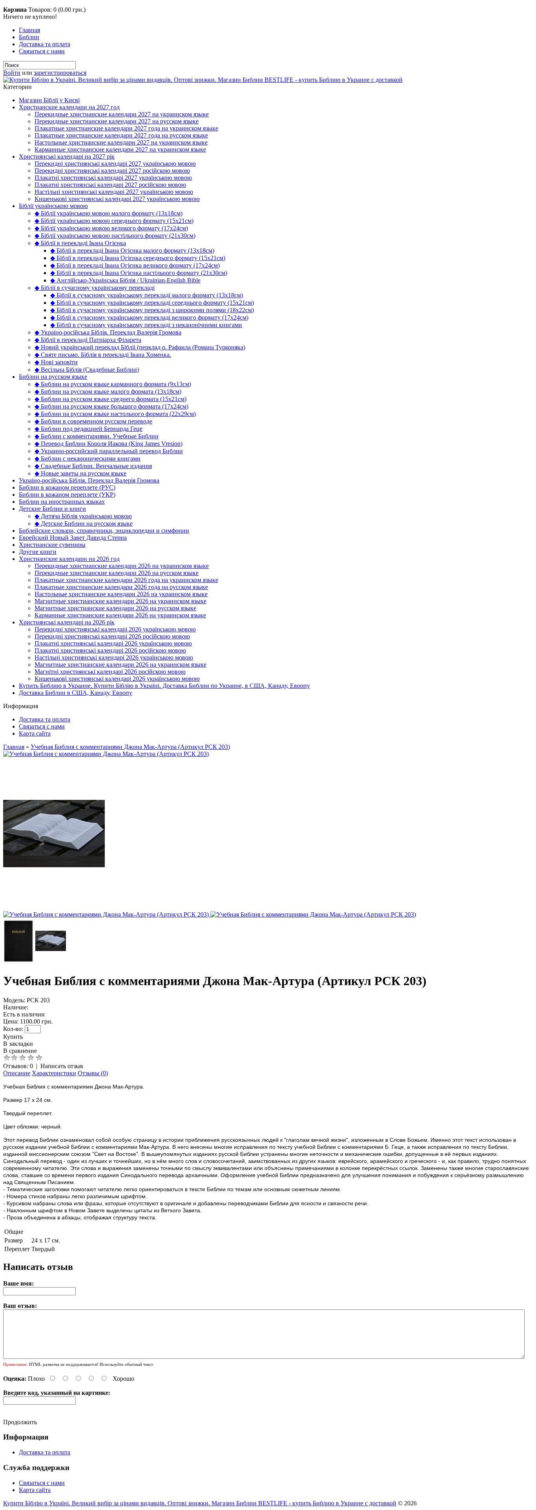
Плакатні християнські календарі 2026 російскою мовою (110, 650)
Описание (16, 1073)
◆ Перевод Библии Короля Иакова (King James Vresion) (108, 443)
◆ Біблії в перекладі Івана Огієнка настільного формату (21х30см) (138, 272)
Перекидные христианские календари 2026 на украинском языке (122, 565)
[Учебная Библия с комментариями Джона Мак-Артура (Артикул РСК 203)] (106, 753)
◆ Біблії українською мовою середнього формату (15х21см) (114, 220)
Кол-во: (13, 1028)
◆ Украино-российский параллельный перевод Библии (109, 451)
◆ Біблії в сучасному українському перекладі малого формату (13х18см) (146, 295)
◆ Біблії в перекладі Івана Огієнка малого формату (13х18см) (132, 250)
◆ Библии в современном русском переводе (93, 421)
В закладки (18, 1043)
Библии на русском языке (53, 376)
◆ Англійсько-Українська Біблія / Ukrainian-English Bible (125, 280)
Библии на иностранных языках (62, 501)
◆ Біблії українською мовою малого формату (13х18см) (108, 213)
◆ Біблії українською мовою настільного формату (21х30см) (115, 235)
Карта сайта (35, 733)
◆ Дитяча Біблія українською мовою (83, 516)
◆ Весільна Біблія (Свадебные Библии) (87, 369)
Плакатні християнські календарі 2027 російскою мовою (110, 184)
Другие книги (38, 551)
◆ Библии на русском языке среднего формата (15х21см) (110, 399)
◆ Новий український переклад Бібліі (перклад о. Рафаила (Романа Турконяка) (140, 347)
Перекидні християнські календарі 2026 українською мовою (115, 629)
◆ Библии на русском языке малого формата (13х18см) (108, 391)
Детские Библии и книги (52, 508)
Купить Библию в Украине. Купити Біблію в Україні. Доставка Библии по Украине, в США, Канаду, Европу (164, 685)
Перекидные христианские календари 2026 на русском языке (117, 573)
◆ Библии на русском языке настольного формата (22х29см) (115, 414)
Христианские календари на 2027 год (69, 107)
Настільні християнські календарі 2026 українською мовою (114, 657)
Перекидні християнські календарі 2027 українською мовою (115, 163)
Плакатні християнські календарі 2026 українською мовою (113, 643)
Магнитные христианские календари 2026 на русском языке (115, 608)
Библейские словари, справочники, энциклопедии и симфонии (104, 530)
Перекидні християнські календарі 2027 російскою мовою (112, 170)
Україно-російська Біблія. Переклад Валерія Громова (89, 480)
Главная (29, 30)
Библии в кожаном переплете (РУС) (67, 487)
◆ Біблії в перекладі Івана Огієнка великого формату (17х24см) (135, 265)
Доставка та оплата (44, 44)
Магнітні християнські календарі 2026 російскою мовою (110, 671)
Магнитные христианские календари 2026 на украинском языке (120, 601)
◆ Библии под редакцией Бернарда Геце (88, 428)
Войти (11, 72)
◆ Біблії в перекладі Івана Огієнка (80, 243)
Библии (29, 37)
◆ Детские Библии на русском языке (84, 523)
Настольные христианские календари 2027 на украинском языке (121, 142)
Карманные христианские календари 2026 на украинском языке (120, 615)
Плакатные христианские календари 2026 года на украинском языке (126, 580)
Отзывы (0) (93, 1073)
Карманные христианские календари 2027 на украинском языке (120, 149)
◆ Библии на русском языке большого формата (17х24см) (111, 406)
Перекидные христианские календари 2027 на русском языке (117, 121)
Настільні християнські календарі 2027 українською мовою (114, 191)
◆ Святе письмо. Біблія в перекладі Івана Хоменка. (103, 354)
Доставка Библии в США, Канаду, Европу (75, 692)
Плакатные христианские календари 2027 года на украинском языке (126, 128)
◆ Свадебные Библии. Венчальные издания (93, 466)
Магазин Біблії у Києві (49, 100)
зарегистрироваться (60, 72)
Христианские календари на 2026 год (69, 558)
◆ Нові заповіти (56, 362)
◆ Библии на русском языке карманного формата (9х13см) (113, 384)
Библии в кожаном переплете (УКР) (67, 494)
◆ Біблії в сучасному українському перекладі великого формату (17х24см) (149, 317)
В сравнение (20, 1050)
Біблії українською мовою (53, 206)
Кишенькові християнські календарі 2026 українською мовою (117, 678)
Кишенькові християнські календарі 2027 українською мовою (117, 198)
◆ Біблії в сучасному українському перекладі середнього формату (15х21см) (152, 302)
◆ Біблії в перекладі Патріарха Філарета (88, 339)
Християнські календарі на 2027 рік (67, 156)
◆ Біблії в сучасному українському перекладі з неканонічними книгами (146, 325)
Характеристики (54, 1073)
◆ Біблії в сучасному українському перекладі (95, 287)
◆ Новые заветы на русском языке (80, 473)
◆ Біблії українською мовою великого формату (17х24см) (111, 228)
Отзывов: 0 (18, 1066)
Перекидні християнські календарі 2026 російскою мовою (112, 636)
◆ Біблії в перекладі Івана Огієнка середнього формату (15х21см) (137, 258)
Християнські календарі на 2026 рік (67, 622)
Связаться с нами (42, 51)
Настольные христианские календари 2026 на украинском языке (121, 594)
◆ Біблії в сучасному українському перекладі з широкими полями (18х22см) (152, 310)
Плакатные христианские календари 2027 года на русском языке (121, 135)
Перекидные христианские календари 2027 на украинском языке (122, 114)
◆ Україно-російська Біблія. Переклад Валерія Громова (108, 332)
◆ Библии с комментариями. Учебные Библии (97, 436)
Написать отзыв (61, 1066)
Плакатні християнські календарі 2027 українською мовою (113, 177)
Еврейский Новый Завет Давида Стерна (73, 537)
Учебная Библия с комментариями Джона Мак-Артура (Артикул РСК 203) (130, 746)
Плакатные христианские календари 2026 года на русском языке (121, 587)
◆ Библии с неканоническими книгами (87, 458)
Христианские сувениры (52, 544)
